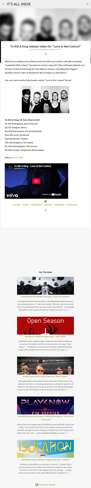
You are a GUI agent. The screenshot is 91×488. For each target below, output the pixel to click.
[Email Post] (45, 202)
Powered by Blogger (47, 485)
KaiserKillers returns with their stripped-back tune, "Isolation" (45, 460)
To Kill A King (72, 205)
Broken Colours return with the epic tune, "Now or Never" (45, 376)
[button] (45, 54)
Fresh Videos (36, 205)
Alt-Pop (26, 205)
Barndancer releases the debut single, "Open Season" (45, 337)
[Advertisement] (45, 247)
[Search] (87, 4)
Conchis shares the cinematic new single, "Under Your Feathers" (45, 297)
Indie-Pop (48, 205)
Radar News (59, 205)
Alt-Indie (17, 205)
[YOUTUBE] (17, 157)
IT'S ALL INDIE (19, 4)
